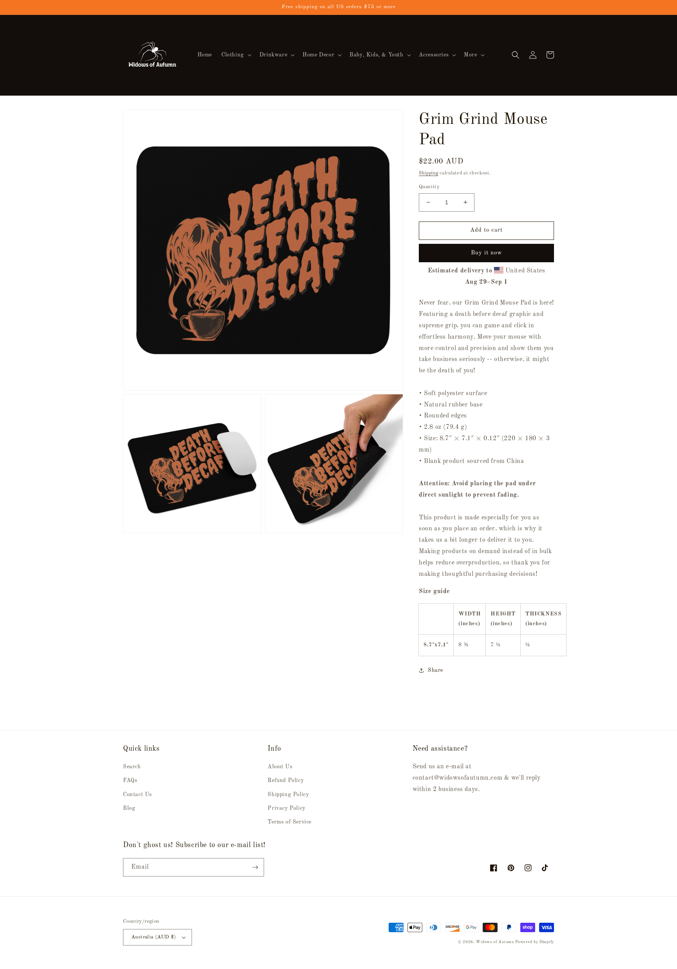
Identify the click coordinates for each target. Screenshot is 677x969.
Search (132, 766)
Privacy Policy (286, 808)
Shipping (428, 173)
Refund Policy (286, 780)
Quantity (429, 186)
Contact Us (137, 794)
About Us (280, 766)
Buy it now (486, 253)
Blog (129, 808)
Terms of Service (289, 822)
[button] (236, 55)
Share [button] (435, 670)
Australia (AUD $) (153, 937)
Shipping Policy (288, 794)
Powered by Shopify (534, 942)
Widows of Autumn (495, 942)
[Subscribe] (255, 867)
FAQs (130, 780)
